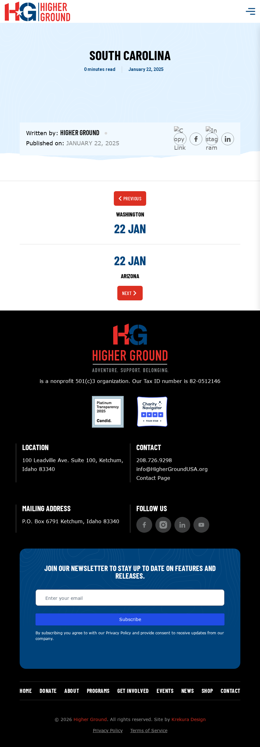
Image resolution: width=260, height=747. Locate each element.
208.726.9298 (154, 460)
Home (26, 690)
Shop (207, 690)
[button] (144, 525)
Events (165, 690)
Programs (98, 690)
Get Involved (133, 690)
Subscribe (130, 619)
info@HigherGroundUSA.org (172, 469)
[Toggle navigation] (250, 11)
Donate (48, 690)
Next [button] (127, 293)
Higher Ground (90, 719)
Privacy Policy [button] (118, 633)
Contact (230, 690)
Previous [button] (132, 198)
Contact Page (153, 478)
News (187, 690)
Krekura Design (189, 719)
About (71, 690)
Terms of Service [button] (148, 730)
